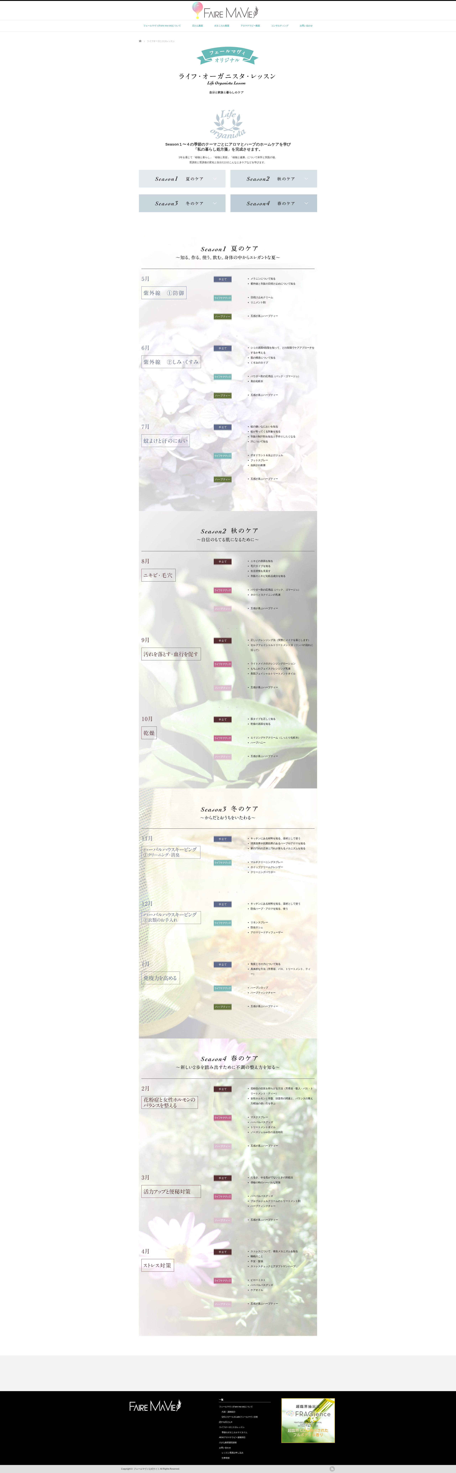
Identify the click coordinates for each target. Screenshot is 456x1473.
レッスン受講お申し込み (232, 1453)
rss (332, 1469)
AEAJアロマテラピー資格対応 (232, 1437)
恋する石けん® (225, 1422)
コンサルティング (279, 25)
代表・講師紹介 (228, 1412)
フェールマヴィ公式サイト (146, 1469)
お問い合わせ (306, 25)
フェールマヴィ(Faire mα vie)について (162, 25)
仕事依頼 (226, 1458)
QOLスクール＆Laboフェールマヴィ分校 (240, 1417)
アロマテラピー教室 (250, 25)
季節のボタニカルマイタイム (234, 1432)
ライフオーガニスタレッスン (232, 1427)
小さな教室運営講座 (228, 1442)
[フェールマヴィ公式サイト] (225, 17)
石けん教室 (197, 25)
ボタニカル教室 (221, 25)
